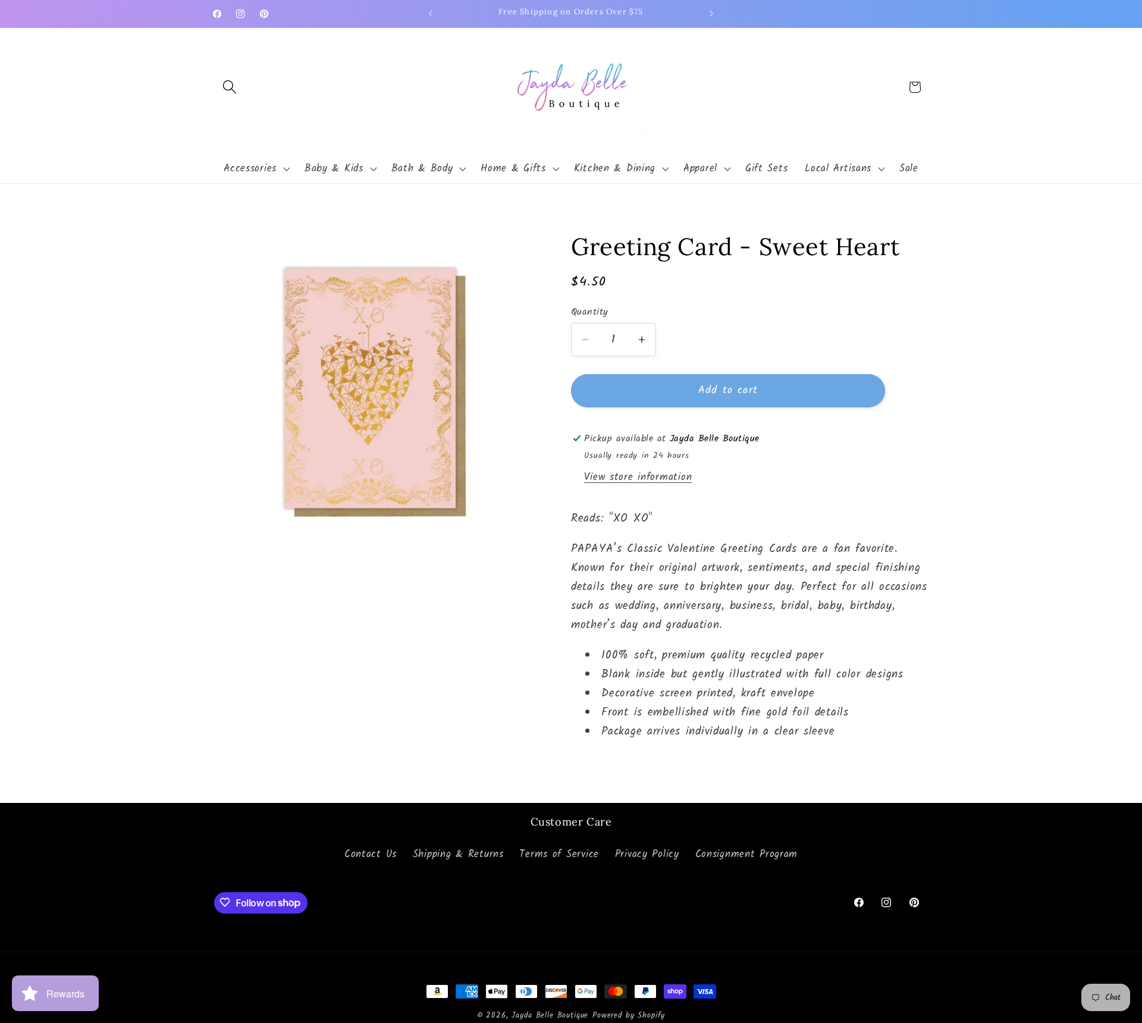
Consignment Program (746, 855)
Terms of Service (559, 855)
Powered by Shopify (628, 1015)
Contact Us (370, 855)
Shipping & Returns (458, 855)
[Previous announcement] (431, 13)
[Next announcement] (711, 13)
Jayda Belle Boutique (550, 1015)
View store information (638, 477)
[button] (230, 87)
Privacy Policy (647, 855)
